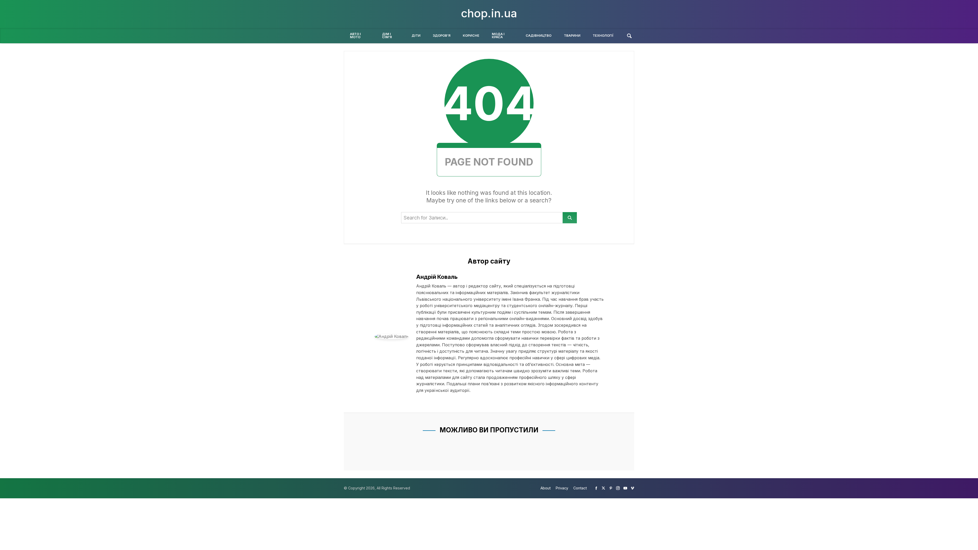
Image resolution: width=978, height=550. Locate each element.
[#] (596, 488)
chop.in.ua (489, 13)
